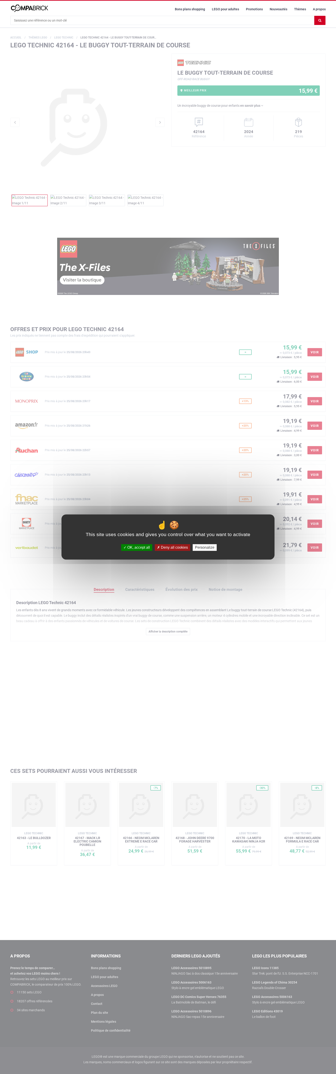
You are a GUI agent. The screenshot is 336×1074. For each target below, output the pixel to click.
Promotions (254, 9)
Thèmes (300, 9)
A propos (319, 9)
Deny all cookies (174, 547)
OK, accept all (138, 547)
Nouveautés (278, 9)
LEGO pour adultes (225, 9)
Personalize (204, 547)
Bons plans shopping (190, 9)
